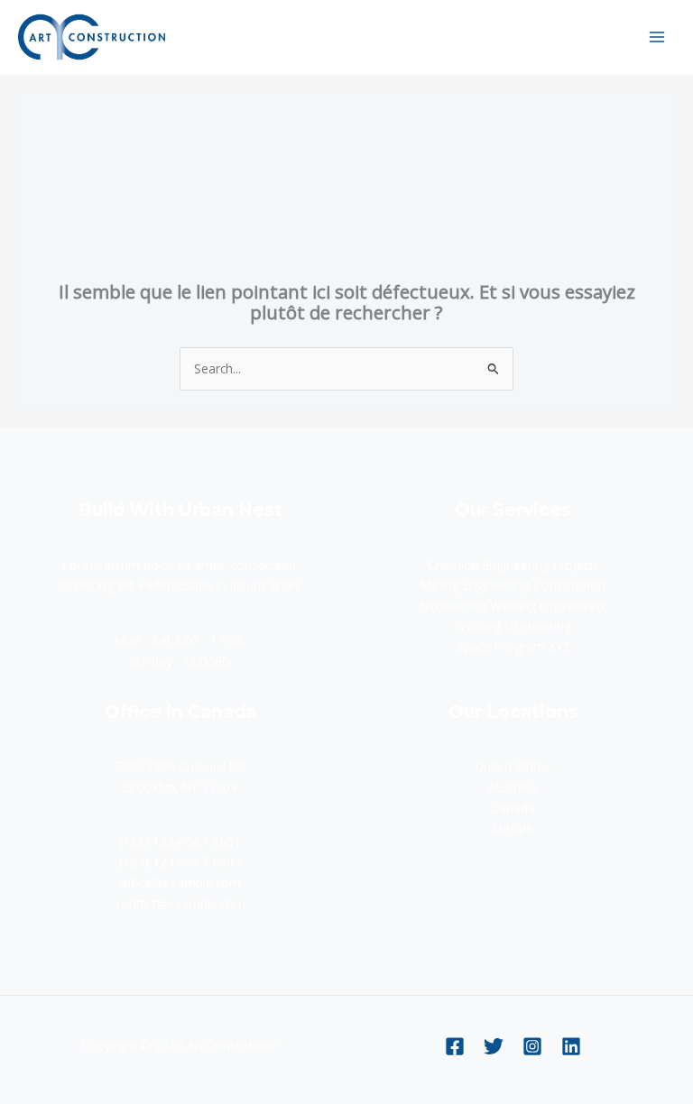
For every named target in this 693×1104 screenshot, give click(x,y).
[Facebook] (455, 1046)
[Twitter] (494, 1046)
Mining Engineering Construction (513, 584)
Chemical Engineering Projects (513, 565)
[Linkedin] (571, 1046)
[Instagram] (532, 1046)
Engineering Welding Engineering (513, 605)
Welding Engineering (513, 625)
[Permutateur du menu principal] (657, 36)
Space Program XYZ (513, 646)
